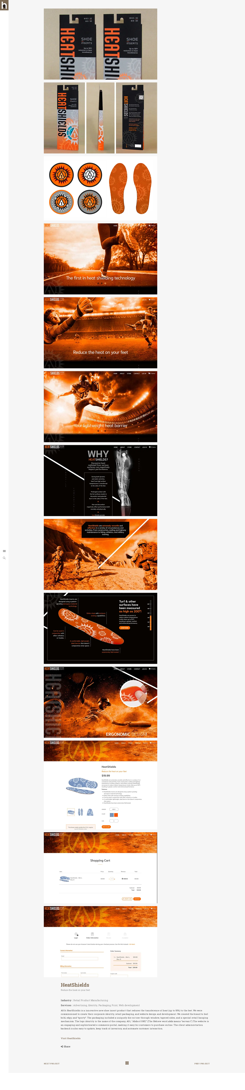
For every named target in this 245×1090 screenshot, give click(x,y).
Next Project (52, 1063)
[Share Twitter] (60, 1046)
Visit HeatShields (71, 1038)
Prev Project (202, 1063)
